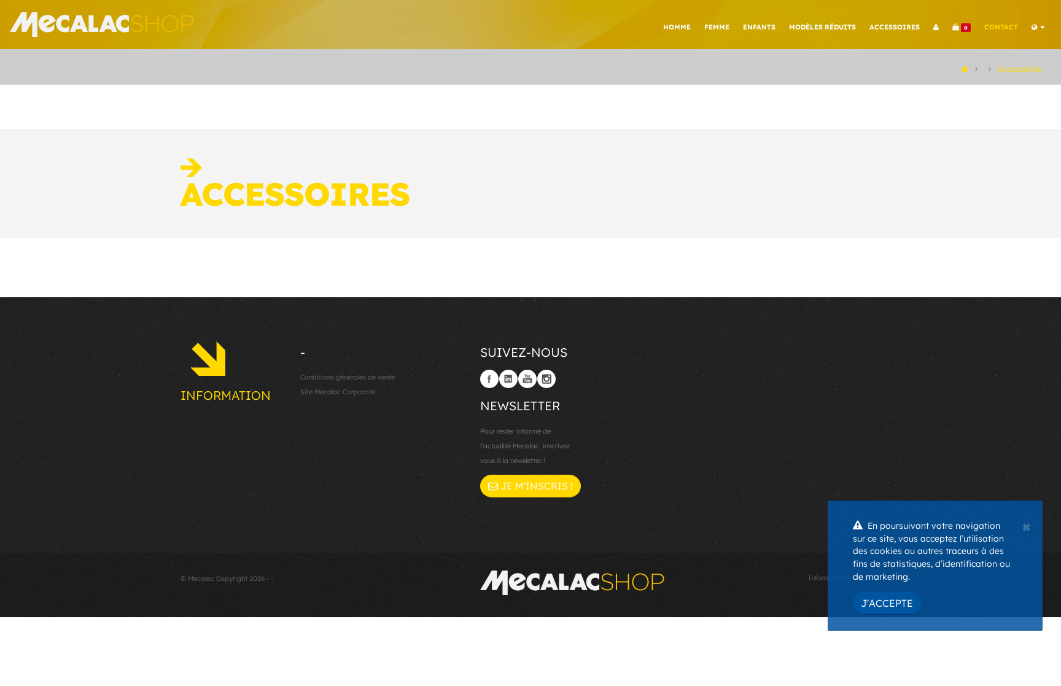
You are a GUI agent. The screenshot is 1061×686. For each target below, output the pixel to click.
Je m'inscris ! (535, 486)
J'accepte (887, 603)
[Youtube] (527, 379)
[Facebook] (489, 379)
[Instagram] (546, 379)
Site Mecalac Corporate (337, 392)
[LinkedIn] (508, 379)
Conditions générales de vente (347, 377)
